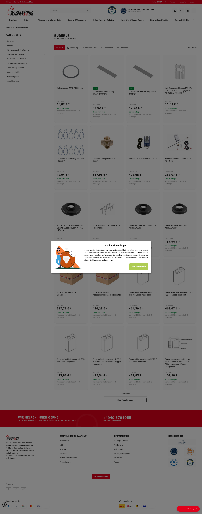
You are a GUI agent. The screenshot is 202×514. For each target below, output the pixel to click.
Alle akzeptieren (139, 267)
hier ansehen (97, 260)
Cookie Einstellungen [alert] (116, 245)
